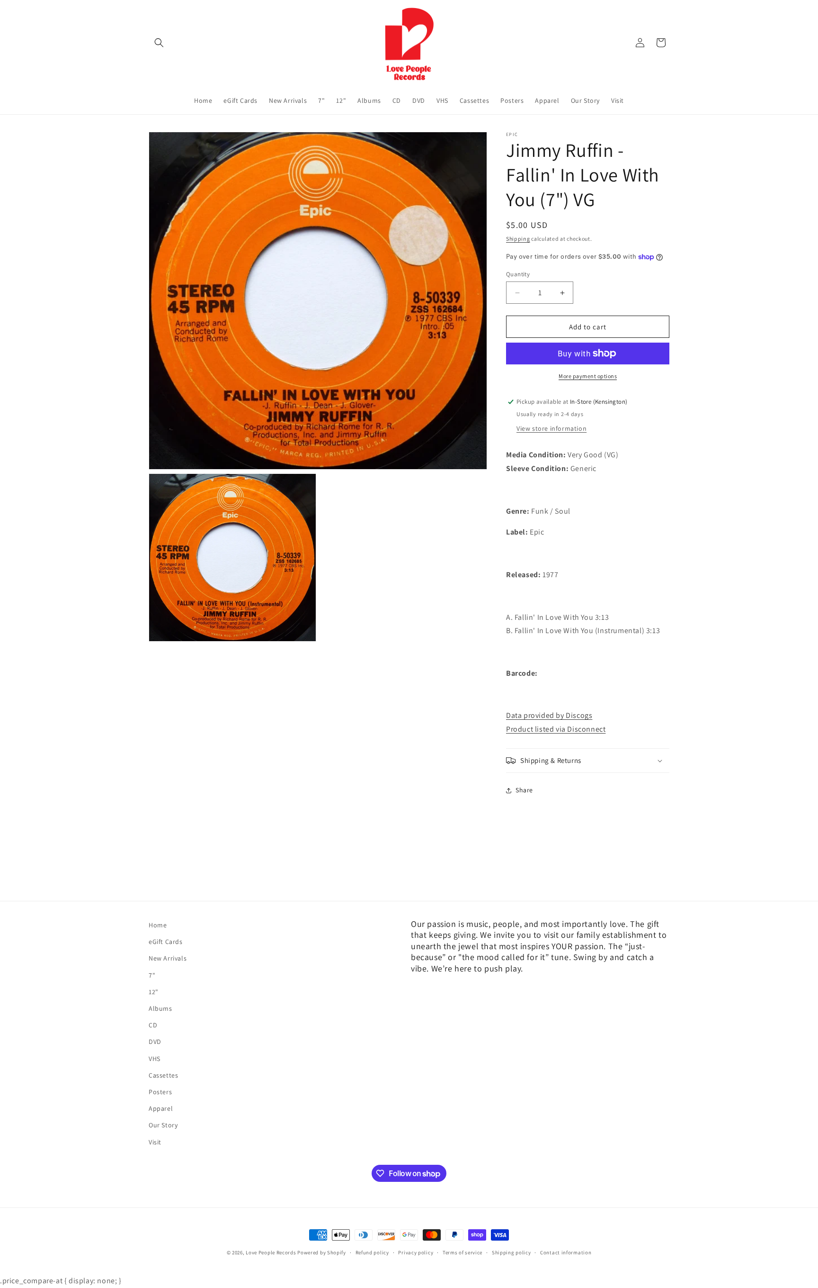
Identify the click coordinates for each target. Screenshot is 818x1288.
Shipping (518, 238)
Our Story (163, 1125)
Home (158, 925)
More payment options (588, 376)
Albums (160, 1008)
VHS (154, 1058)
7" (152, 975)
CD (153, 1025)
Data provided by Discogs (549, 716)
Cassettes (163, 1075)
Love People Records (271, 1252)
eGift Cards (166, 941)
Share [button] (524, 790)
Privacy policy (415, 1252)
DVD (155, 1042)
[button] (159, 42)
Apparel (161, 1108)
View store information (551, 428)
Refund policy (372, 1252)
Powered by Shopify (321, 1252)
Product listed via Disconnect (555, 729)
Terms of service (462, 1252)
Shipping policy (511, 1252)
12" (154, 992)
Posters (160, 1092)
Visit (155, 1142)
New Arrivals (168, 958)
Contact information (565, 1252)
